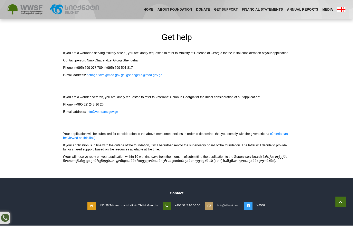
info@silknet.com (228, 205)
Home (148, 9)
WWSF (261, 205)
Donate (203, 9)
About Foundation (175, 9)
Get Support (226, 9)
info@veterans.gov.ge (102, 111)
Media (327, 9)
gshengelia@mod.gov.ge (144, 75)
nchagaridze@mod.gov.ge (106, 75)
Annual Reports (302, 9)
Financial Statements (262, 9)
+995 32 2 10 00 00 (187, 205)
